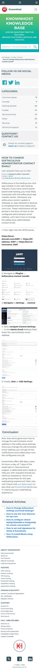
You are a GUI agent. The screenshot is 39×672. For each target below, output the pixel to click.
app (7, 178)
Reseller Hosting (7, 573)
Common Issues (9, 97)
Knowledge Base (7, 611)
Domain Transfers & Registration (12, 593)
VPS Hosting (5, 576)
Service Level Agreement (10, 631)
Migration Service (7, 599)
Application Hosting (8, 586)
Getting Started (9, 106)
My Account (5, 616)
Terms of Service (7, 629)
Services (6, 123)
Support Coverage (7, 636)
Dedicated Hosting (7, 581)
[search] (35, 46)
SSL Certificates (6, 596)
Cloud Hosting (6, 578)
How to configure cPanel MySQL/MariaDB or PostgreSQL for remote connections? (21, 522)
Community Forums (8, 614)
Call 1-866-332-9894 (10, 620)
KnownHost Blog (7, 608)
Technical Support (10, 127)
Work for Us (5, 623)
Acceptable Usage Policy (10, 634)
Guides (13, 57)
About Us (4, 556)
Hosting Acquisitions (8, 563)
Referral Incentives (7, 561)
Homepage (6, 57)
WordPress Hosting (8, 583)
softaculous (27, 178)
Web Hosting (5, 571)
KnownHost (21, 487)
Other (4, 119)
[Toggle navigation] (35, 9)
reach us (12, 146)
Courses (5, 102)
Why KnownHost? (7, 553)
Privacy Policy (6, 626)
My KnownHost (9, 114)
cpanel (12, 178)
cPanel (20, 57)
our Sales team (25, 484)
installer (18, 178)
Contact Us (5, 606)
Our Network (5, 558)
